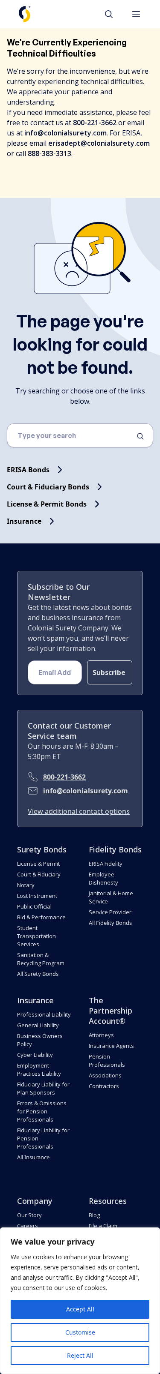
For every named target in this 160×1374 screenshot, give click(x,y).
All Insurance (33, 1157)
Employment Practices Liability (39, 1069)
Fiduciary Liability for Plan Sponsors (43, 1088)
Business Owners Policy (40, 1040)
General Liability (38, 1025)
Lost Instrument (37, 896)
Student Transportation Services (36, 936)
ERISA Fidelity (105, 863)
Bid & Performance (41, 917)
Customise (80, 1332)
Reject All (80, 1355)
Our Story (29, 1215)
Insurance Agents (111, 1046)
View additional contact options (79, 811)
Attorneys (101, 1035)
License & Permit (38, 863)
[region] (80, 1300)
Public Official (34, 906)
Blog (94, 1215)
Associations (105, 1075)
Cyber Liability (35, 1055)
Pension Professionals (107, 1060)
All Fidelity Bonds (110, 923)
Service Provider (110, 912)
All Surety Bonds (37, 974)
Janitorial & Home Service (111, 897)
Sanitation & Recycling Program (40, 959)
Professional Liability (44, 1014)
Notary (26, 885)
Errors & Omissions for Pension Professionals (42, 1111)
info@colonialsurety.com (85, 790)
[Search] (113, 14)
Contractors (104, 1086)
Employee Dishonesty (103, 878)
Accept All (80, 1309)
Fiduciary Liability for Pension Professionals (43, 1138)
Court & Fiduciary (39, 874)
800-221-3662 (64, 777)
